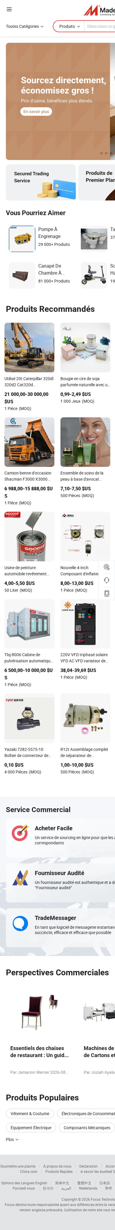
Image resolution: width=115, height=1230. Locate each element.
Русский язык (24, 1188)
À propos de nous (57, 1166)
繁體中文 (84, 1182)
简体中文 (62, 1182)
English (41, 1182)
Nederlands (88, 1188)
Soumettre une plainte (17, 1166)
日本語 (104, 1182)
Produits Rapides (59, 1171)
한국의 (48, 1188)
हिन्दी (108, 1188)
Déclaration (88, 1166)
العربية (66, 1188)
